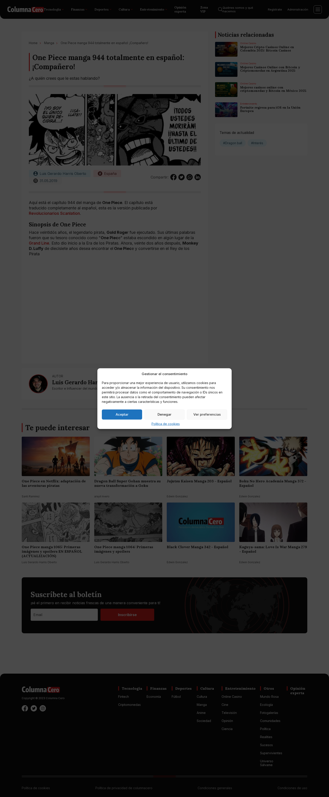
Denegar (164, 414)
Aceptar (122, 414)
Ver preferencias (207, 414)
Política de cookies (166, 423)
